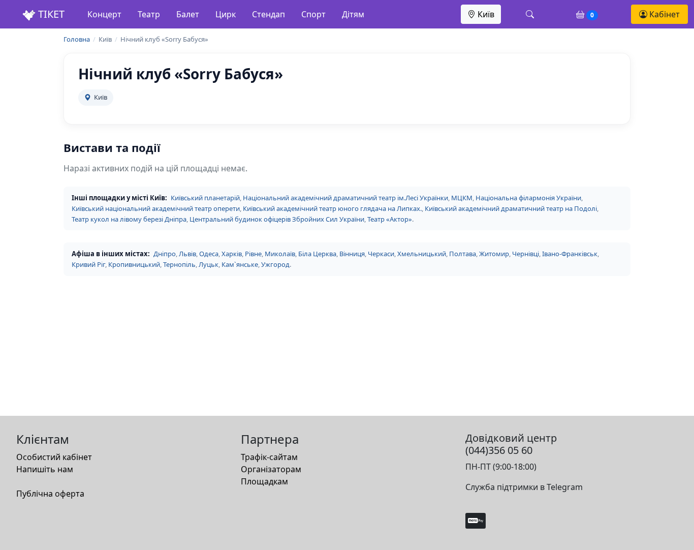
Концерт (104, 14)
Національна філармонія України (528, 197)
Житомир (494, 253)
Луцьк (208, 264)
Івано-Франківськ (569, 253)
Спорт (313, 14)
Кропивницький (134, 264)
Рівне (253, 253)
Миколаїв (280, 253)
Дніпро (164, 253)
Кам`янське (240, 264)
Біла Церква (317, 253)
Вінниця (352, 253)
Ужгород (275, 264)
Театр (149, 14)
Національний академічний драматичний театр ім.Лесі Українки (345, 197)
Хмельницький (421, 253)
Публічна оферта (50, 493)
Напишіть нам (44, 469)
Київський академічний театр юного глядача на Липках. (332, 208)
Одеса (208, 253)
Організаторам (271, 469)
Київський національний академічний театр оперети (156, 208)
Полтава (462, 253)
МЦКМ (461, 197)
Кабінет (663, 14)
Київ (485, 14)
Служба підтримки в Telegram (524, 487)
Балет (187, 14)
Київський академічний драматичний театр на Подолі (511, 208)
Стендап (268, 14)
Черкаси (381, 253)
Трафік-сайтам (269, 457)
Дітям (353, 14)
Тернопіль (179, 264)
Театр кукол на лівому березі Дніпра (129, 219)
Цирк (225, 14)
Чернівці (525, 253)
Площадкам (264, 481)
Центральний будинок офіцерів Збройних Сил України (277, 219)
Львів (187, 253)
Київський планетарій (205, 197)
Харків (232, 253)
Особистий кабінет (54, 457)
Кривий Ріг (88, 264)
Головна (77, 39)
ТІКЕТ (50, 14)
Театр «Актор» (389, 219)
